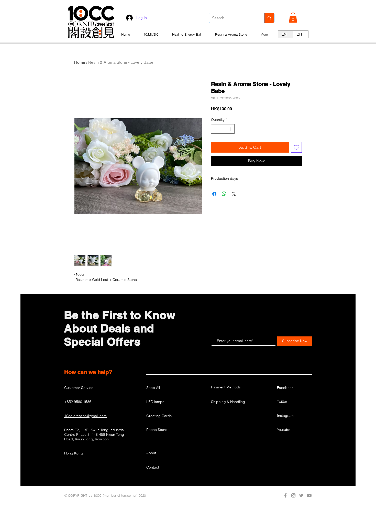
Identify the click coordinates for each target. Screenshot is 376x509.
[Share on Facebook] (214, 194)
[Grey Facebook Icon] (285, 495)
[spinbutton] (222, 128)
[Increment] (230, 128)
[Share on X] (234, 194)
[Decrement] (215, 128)
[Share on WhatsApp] (224, 194)
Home (79, 62)
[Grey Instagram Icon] (293, 495)
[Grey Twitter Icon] (301, 495)
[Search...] (269, 18)
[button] (293, 18)
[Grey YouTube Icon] (309, 495)
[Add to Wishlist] (296, 147)
